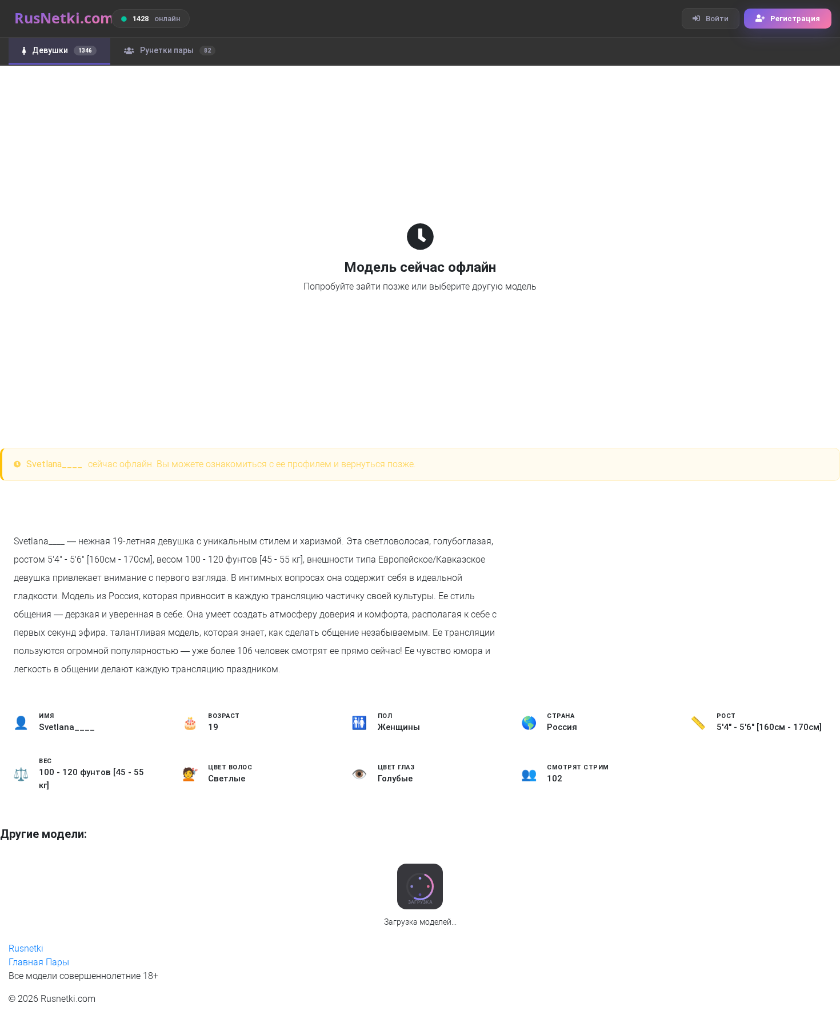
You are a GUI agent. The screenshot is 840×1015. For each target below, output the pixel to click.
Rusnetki (26, 948)
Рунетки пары (175, 50)
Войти (717, 18)
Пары (57, 962)
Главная (26, 962)
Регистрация (795, 18)
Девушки (62, 50)
